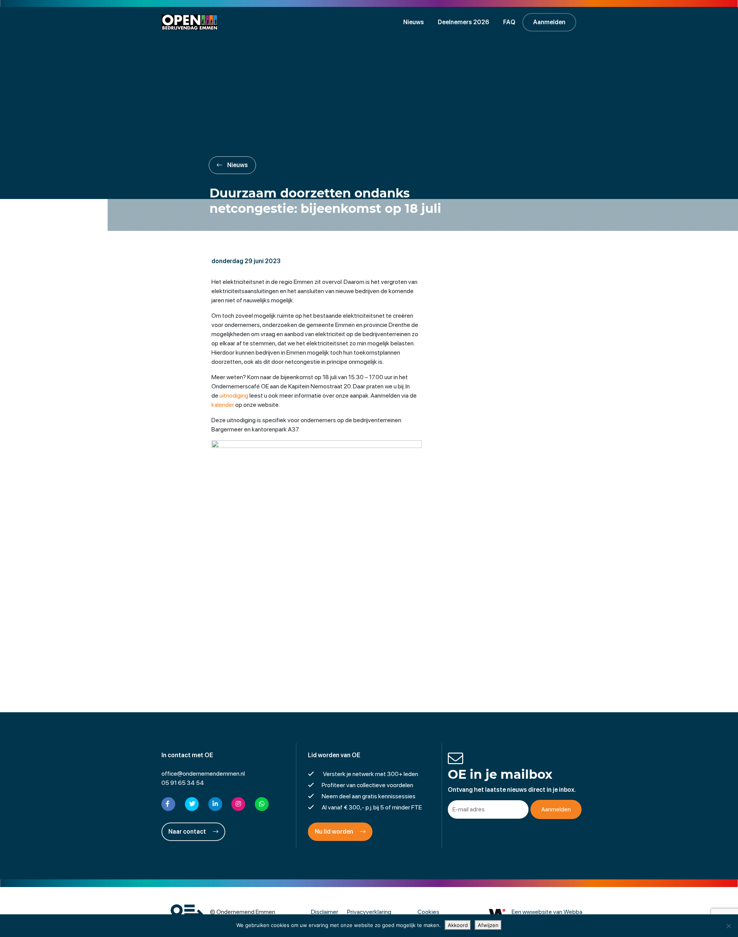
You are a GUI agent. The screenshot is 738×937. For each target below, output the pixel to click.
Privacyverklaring (369, 911)
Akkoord (458, 925)
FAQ (509, 22)
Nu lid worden (334, 831)
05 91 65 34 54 (182, 782)
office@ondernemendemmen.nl (203, 773)
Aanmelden (549, 22)
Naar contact (187, 831)
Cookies (428, 911)
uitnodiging (233, 395)
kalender (222, 404)
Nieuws (413, 22)
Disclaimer (324, 911)
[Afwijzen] (728, 926)
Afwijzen (488, 925)
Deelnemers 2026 (463, 22)
